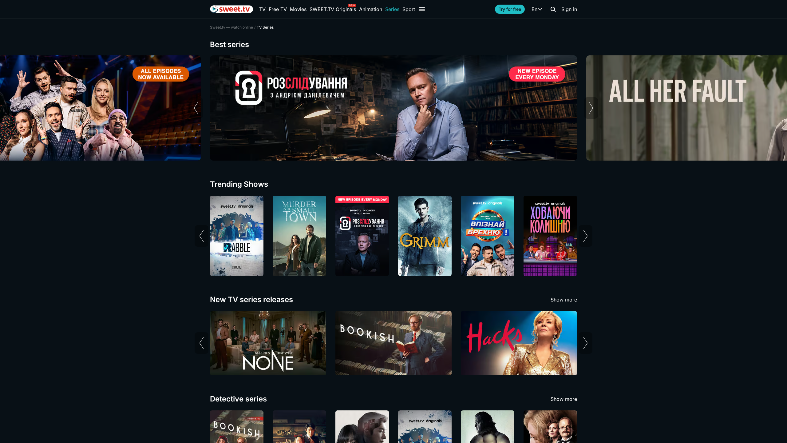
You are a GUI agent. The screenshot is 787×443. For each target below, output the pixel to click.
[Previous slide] (196, 108)
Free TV (278, 9)
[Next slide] (591, 108)
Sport (408, 9)
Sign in (569, 9)
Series (392, 9)
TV (262, 9)
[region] (393, 108)
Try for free (510, 9)
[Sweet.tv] (231, 9)
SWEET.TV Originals (333, 9)
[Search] (553, 9)
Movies (298, 9)
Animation (370, 9)
